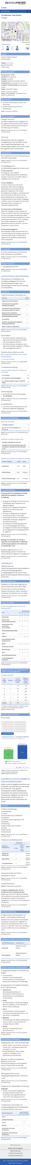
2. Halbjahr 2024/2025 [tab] (20, 731)
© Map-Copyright (26, 42)
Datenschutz (12, 1163)
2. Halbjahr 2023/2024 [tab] (20, 729)
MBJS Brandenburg (15, 1151)
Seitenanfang (16, 1145)
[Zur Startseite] (15, 3)
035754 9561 (10, 63)
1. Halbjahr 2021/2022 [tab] (7, 724)
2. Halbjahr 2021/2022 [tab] (20, 724)
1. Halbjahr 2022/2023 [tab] (7, 726)
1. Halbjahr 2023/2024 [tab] (7, 729)
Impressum (19, 1163)
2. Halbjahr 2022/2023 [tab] (20, 726)
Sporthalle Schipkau (9, 359)
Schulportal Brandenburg (15, 1153)
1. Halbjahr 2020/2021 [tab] (7, 722)
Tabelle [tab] (27, 767)
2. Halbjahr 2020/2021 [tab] (20, 722)
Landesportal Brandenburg (15, 1155)
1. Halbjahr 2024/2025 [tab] (7, 731)
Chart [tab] (19, 767)
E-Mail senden (5, 67)
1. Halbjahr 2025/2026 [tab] (7, 733)
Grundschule (7, 975)
